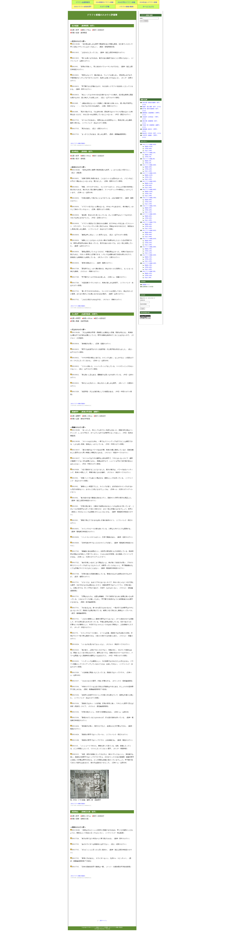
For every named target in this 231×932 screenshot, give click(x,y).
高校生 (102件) (148, 146)
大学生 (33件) (148, 251)
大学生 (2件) (148, 163)
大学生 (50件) (148, 169)
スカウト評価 (104, 6)
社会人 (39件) (148, 187)
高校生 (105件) (148, 175)
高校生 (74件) (148, 265)
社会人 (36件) (148, 171)
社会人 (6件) (148, 277)
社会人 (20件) (148, 269)
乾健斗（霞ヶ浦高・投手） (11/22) (151, 106)
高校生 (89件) (148, 232)
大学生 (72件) (148, 177)
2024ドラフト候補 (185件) (149, 144)
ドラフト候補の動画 (126, 6)
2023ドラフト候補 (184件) (149, 165)
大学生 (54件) (148, 226)
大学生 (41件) (148, 242)
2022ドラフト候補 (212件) (149, 173)
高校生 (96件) (148, 216)
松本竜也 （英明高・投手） (83, 151)
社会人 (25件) (148, 203)
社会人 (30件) (148, 261)
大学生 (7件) (148, 156)
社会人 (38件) (148, 220)
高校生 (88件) (148, 224)
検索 (141, 18)
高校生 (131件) (148, 183)
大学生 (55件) (148, 201)
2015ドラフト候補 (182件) (149, 230)
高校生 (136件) (148, 191)
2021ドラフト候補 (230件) (149, 181)
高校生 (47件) (148, 273)
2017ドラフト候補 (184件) (149, 214)
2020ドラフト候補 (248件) (149, 189)
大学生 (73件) (148, 193)
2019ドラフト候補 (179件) (149, 197)
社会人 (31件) (148, 212)
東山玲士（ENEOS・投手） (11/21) (151, 133)
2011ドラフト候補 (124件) (149, 263)
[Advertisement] (150, 60)
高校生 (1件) (148, 160)
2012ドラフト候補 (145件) (149, 255)
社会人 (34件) (148, 150)
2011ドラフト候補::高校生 (78, 143)
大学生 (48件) (148, 148)
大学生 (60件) (148, 185)
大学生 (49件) (148, 234)
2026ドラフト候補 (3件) (148, 158)
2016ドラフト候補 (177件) (149, 222)
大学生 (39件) (148, 259)
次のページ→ (103, 920)
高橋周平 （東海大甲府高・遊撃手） (86, 412)
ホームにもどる (148, 6)
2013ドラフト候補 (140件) (149, 246)
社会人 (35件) (148, 179)
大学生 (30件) (148, 267)
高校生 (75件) (148, 248)
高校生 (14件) (148, 154)
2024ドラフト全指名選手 (82, 6)
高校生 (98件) (148, 167)
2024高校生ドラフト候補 (104, 2)
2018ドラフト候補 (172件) (149, 206)
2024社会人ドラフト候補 (148, 2)
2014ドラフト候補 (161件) (149, 238)
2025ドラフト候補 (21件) (148, 152)
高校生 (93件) (148, 208)
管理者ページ (146, 284)
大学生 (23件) (148, 275)
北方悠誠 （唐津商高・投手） (83, 26)
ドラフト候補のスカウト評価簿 (102, 15)
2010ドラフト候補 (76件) (148, 271)
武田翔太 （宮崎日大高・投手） (84, 812)
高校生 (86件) (148, 240)
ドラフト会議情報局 (83, 2)
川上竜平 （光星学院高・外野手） (85, 314)
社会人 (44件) (148, 236)
